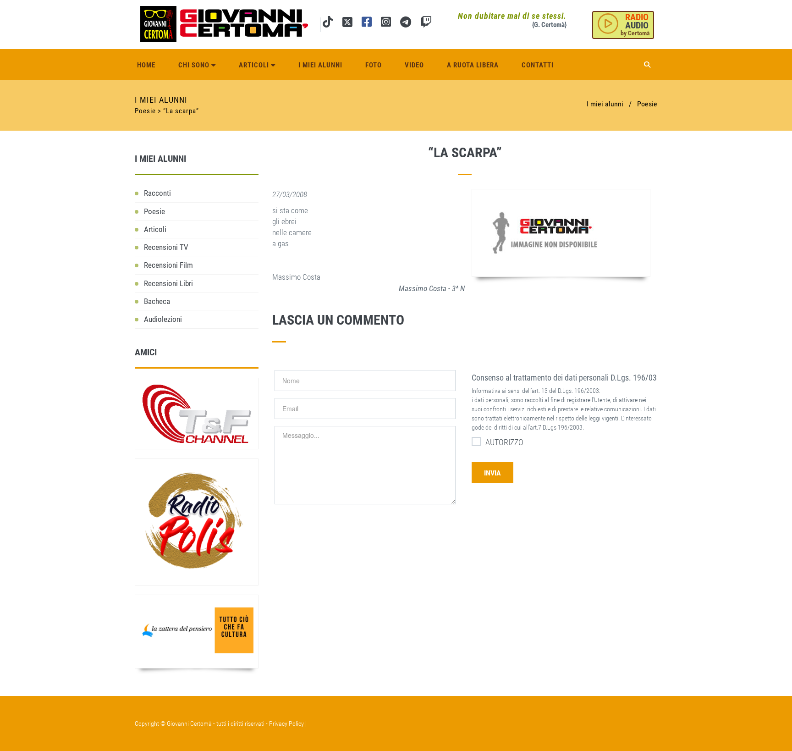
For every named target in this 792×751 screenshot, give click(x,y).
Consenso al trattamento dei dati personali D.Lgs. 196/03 (564, 377)
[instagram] (386, 23)
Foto (373, 65)
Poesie (647, 103)
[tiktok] (328, 23)
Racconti (157, 193)
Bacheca (157, 301)
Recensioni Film (168, 265)
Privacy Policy (286, 723)
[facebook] (367, 23)
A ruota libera (473, 65)
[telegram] (405, 23)
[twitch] (426, 23)
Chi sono (194, 65)
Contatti (538, 65)
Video (414, 65)
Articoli (255, 65)
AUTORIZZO (504, 442)
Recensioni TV (166, 247)
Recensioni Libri (168, 283)
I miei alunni (320, 65)
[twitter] (347, 23)
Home (146, 65)
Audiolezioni (163, 319)
